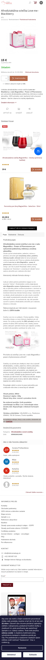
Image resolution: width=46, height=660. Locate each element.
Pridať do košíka (20, 78)
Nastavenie (22, 648)
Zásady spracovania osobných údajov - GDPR (17, 525)
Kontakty (4, 506)
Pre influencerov (6, 542)
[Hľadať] (30, 3)
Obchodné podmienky (8, 508)
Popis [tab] (5, 235)
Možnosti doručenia (32, 72)
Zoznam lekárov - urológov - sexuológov (15, 534)
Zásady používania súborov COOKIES (14, 528)
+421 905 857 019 (10, 556)
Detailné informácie (7, 102)
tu (8, 642)
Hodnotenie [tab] (12, 235)
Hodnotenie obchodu (8, 539)
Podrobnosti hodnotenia (28, 19)
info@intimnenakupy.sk (12, 553)
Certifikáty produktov (8, 531)
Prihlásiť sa (7, 585)
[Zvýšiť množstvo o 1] (9, 77)
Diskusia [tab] (21, 235)
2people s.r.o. (5, 517)
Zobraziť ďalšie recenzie (34, 492)
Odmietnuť (11, 655)
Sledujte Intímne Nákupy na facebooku (17, 560)
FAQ (2, 537)
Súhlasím (33, 655)
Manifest (4, 523)
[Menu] (41, 3)
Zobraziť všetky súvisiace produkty (22, 228)
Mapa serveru (6, 514)
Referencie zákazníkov (9, 520)
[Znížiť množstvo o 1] (9, 79)
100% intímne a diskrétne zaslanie (13, 511)
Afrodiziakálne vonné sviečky (22, 432)
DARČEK (9, 421)
